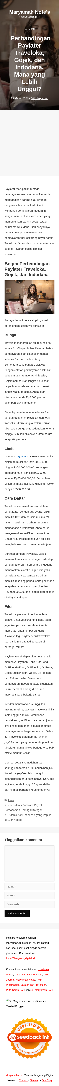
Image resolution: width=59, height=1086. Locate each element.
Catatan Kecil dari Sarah (28, 974)
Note (11, 800)
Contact (23, 1080)
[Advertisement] (29, 140)
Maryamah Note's (29, 12)
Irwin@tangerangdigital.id (20, 958)
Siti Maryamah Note (41, 990)
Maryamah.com (14, 1075)
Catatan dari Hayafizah (33, 984)
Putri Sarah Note (15, 990)
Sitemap (34, 1080)
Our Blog (47, 1080)
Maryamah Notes (25, 979)
